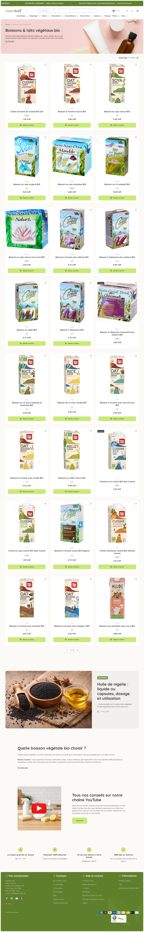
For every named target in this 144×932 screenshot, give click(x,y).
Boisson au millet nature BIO (72, 478)
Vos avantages (58, 884)
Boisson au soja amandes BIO (72, 184)
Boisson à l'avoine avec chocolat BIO (27, 626)
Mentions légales (125, 881)
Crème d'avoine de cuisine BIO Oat (26, 111)
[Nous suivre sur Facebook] (6, 898)
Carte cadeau (57, 888)
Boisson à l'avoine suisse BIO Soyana (72, 550)
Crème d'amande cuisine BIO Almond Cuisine (117, 551)
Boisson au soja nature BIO (117, 111)
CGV (120, 884)
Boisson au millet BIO (27, 330)
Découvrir (79, 821)
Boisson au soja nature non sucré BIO (27, 257)
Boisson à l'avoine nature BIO (72, 111)
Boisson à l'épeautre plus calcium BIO (117, 257)
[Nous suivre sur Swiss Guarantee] (21, 898)
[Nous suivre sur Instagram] (11, 898)
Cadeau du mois (58, 899)
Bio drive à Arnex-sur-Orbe (92, 895)
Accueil (7, 24)
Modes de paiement (89, 884)
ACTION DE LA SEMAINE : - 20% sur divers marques (31, 3)
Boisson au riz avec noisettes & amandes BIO (27, 403)
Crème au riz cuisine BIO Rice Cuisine (117, 481)
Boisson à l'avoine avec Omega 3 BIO (72, 626)
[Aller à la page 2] (77, 650)
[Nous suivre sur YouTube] (16, 898)
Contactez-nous (87, 881)
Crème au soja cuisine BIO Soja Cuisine (26, 550)
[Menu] (125, 916)
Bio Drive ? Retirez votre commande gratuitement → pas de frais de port (93, 3)
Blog (54, 895)
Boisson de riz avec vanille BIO (72, 402)
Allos (117, 623)
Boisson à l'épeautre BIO (72, 330)
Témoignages (58, 892)
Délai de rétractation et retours (93, 899)
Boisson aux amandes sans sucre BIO (117, 626)
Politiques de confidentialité (129, 888)
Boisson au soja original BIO (27, 184)
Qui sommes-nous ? (60, 881)
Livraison (85, 888)
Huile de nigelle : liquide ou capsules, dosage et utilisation (113, 691)
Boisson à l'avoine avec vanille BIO (26, 478)
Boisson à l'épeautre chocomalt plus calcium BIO (117, 333)
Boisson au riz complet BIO (117, 184)
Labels (84, 903)
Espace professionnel (60, 903)
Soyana (27, 181)
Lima (27, 108)
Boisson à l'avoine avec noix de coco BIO (117, 403)
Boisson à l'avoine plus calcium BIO (72, 257)
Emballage (86, 892)
